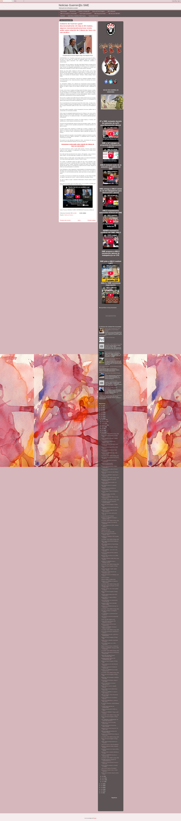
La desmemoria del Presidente (107, 516)
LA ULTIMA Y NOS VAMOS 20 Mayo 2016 (110, 650)
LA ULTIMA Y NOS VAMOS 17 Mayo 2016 (110, 714)
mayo (103, 432)
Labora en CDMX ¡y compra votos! (108, 579)
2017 (102, 416)
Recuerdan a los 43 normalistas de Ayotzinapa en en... (108, 489)
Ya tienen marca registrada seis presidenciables (107, 707)
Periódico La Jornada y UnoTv (111, 380)
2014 (102, 785)
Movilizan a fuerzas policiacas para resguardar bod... (108, 625)
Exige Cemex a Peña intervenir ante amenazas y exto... (108, 572)
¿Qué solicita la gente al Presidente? (109, 768)
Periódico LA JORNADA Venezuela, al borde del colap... (109, 755)
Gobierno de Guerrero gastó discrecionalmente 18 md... (107, 464)
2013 (102, 787)
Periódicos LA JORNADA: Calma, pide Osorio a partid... (109, 453)
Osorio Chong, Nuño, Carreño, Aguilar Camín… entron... (109, 569)
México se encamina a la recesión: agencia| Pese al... (108, 684)
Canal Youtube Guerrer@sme (85, 13)
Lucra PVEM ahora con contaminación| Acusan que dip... (109, 601)
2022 (102, 407)
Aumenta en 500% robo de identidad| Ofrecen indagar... (108, 604)
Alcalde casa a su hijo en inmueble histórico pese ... (108, 723)
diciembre (104, 419)
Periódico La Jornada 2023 (84, 11)
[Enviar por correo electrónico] (80, 213)
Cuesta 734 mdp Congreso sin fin (108, 619)
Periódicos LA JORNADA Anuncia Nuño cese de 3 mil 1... (109, 670)
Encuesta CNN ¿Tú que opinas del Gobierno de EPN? (111, 395)
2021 (102, 409)
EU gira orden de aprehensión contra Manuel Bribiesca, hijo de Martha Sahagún (112, 329)
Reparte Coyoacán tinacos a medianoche (109, 646)
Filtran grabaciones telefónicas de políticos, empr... (108, 442)
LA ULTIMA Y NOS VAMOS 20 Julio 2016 (113, 344)
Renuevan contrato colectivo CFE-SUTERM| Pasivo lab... (108, 659)
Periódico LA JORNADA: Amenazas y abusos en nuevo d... (109, 627)
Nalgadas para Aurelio (105, 530)
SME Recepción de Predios (100, 13)
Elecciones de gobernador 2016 (107, 531)
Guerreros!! (62, 15)
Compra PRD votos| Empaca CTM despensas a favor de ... (108, 622)
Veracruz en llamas (105, 577)
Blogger (94, 818)
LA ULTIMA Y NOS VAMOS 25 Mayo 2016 (110, 539)
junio (103, 430)
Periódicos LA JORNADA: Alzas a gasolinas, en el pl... (108, 562)
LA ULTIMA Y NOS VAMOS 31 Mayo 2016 (110, 433)
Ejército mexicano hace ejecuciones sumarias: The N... (108, 534)
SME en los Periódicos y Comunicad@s (68, 13)
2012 (102, 789)
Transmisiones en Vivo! (93, 15)
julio (103, 428)
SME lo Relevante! (111, 11)
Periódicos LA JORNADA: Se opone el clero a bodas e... (109, 692)
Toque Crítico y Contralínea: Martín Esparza (77, 15)
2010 (102, 792)
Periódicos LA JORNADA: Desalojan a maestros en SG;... (109, 518)
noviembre (104, 421)
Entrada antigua (92, 220)
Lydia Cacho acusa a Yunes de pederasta (109, 744)
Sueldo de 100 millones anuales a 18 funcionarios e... (108, 483)
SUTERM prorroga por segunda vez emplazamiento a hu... (108, 760)
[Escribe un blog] (81, 213)
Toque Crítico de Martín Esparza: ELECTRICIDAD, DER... (108, 656)
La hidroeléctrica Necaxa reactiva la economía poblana (108, 502)
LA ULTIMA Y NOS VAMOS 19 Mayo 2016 (110, 672)
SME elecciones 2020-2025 (114, 13)
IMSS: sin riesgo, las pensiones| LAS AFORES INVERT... (109, 732)
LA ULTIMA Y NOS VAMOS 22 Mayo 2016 (110, 608)
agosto (103, 426)
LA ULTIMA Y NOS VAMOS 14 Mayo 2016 (110, 757)
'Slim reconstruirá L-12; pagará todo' (112, 352)
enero (103, 781)
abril (103, 776)
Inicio (79, 220)
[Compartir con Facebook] (84, 213)
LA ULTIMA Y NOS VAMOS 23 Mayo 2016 (110, 584)
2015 (102, 783)
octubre (103, 423)
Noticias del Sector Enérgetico (98, 11)
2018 (102, 414)
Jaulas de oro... (104, 528)
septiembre (104, 425)
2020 (102, 411)
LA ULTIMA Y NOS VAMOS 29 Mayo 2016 (110, 477)
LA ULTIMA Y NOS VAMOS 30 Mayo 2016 (110, 455)
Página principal (63, 11)
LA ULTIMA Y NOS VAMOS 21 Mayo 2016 (110, 629)
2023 (102, 405)
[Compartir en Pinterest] (85, 213)
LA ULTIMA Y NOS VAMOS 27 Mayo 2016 (110, 499)
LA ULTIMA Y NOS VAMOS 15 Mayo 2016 (110, 736)
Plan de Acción (73, 11)
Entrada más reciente (65, 220)
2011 (102, 791)
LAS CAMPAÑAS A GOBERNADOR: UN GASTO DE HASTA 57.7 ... (109, 720)
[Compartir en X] (82, 213)
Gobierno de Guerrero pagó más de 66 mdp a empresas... (109, 511)
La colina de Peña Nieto (110, 337)
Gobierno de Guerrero (68, 215)
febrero (103, 779)
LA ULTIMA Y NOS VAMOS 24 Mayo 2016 (110, 564)
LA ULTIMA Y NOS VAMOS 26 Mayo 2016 (110, 520)
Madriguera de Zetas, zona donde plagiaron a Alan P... (108, 494)
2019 (102, 412)
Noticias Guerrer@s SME (74, 5)
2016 (102, 418)
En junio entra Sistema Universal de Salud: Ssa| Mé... (108, 726)
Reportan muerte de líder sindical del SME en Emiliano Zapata (112, 359)
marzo (103, 778)
